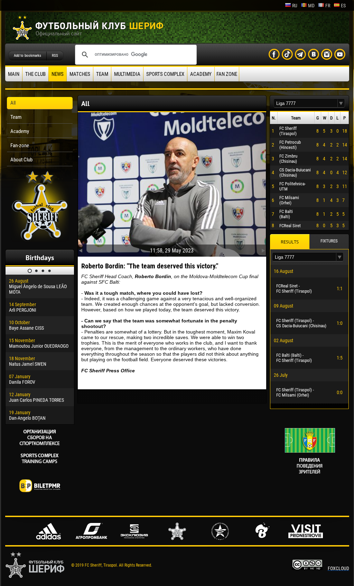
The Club (35, 74)
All (13, 103)
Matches (79, 74)
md (311, 5)
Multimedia (127, 74)
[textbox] (305, 103)
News (58, 74)
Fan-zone (19, 145)
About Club (21, 160)
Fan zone (226, 74)
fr (327, 5)
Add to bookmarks (27, 55)
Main (13, 74)
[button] (341, 103)
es (343, 5)
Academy (201, 74)
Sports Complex (165, 74)
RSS (55, 55)
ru (294, 5)
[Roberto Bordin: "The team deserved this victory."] (172, 183)
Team (102, 74)
